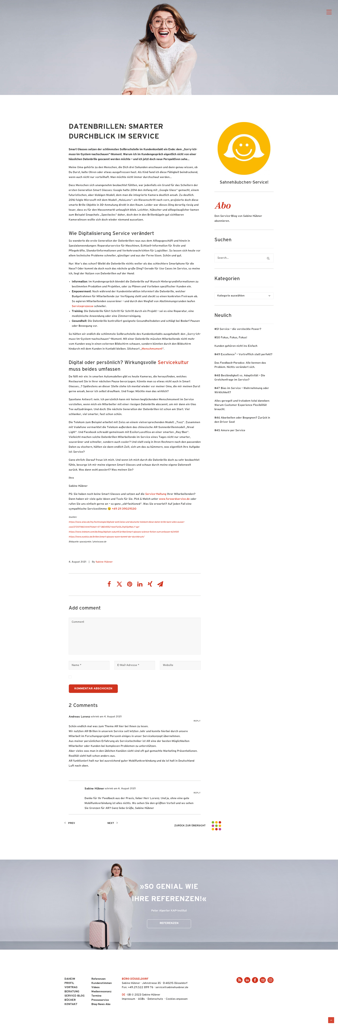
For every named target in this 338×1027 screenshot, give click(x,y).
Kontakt (70, 1004)
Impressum (128, 999)
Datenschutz (155, 999)
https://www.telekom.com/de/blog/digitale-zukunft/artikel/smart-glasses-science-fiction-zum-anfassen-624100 (124, 532)
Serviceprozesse (82, 306)
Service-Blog (74, 996)
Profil (69, 983)
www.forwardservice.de (174, 499)
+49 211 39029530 (124, 509)
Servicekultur (173, 362)
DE (123, 995)
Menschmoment (152, 348)
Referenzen (169, 923)
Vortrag (70, 987)
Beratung (71, 991)
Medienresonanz (101, 991)
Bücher (70, 1000)
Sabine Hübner (104, 562)
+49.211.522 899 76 (140, 987)
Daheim (69, 979)
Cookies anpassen (177, 999)
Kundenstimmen (101, 983)
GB (129, 995)
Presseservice (100, 1000)
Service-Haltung (155, 494)
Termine (96, 996)
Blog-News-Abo (100, 1004)
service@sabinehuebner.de (171, 987)
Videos (95, 987)
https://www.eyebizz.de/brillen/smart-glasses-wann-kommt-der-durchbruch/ (106, 537)
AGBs (141, 999)
